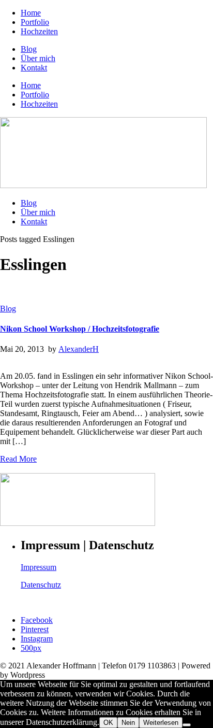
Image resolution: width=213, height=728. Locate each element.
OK (108, 722)
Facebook (37, 620)
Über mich (38, 58)
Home (31, 12)
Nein (128, 722)
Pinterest (35, 629)
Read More (18, 458)
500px (31, 648)
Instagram (37, 638)
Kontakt (34, 67)
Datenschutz (41, 584)
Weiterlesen (160, 722)
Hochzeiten (39, 31)
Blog (29, 49)
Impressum (38, 567)
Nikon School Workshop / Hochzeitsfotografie (79, 328)
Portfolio (35, 22)
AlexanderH (78, 349)
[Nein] (186, 724)
